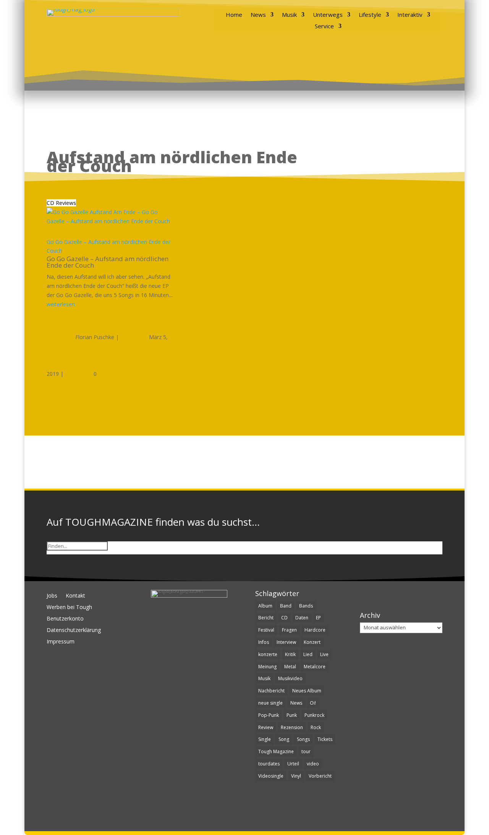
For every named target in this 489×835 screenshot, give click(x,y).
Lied (308, 654)
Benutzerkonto (65, 619)
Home (234, 15)
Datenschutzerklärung (74, 630)
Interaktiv (410, 15)
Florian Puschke (94, 337)
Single (264, 739)
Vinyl (296, 776)
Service (324, 26)
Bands (306, 606)
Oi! (313, 703)
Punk (292, 715)
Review (265, 727)
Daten (301, 617)
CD (284, 617)
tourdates (269, 763)
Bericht (266, 617)
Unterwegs (328, 15)
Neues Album (306, 690)
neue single (270, 703)
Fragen (289, 630)
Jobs (52, 596)
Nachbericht (271, 690)
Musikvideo (290, 678)
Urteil (293, 763)
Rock (316, 727)
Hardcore (314, 630)
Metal (290, 666)
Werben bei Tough (69, 607)
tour (306, 751)
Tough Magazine (276, 751)
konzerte (267, 654)
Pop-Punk (268, 715)
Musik (289, 15)
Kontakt (75, 596)
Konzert (312, 642)
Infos (263, 642)
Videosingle (270, 776)
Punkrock (314, 715)
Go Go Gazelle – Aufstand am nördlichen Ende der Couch (107, 262)
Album (265, 606)
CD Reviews (61, 202)
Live (324, 654)
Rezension (292, 727)
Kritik (290, 654)
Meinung (267, 666)
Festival (266, 630)
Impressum (60, 642)
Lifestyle (370, 15)
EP (318, 617)
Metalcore (314, 666)
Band (285, 606)
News (258, 15)
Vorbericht (320, 776)
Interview (286, 642)
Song (284, 739)
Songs (303, 739)
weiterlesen (61, 304)
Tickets (324, 739)
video (313, 763)
